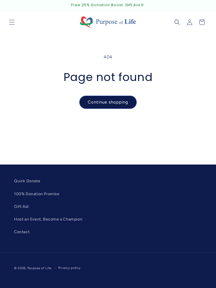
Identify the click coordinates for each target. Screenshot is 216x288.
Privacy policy (69, 268)
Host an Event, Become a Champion (48, 219)
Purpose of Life (40, 268)
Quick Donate (27, 181)
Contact (22, 232)
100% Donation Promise (37, 194)
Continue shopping (108, 102)
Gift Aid (21, 206)
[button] (12, 22)
